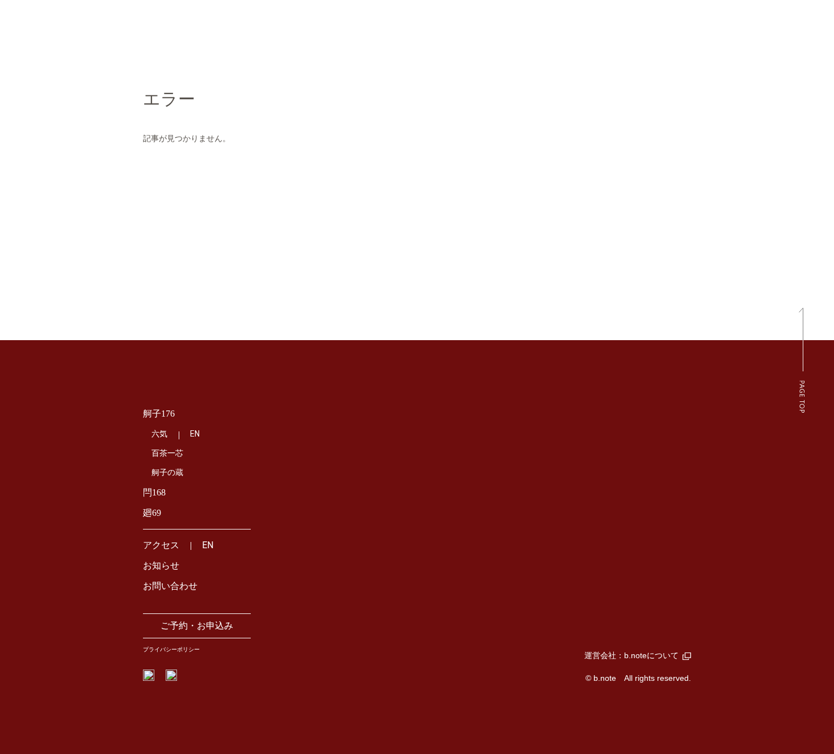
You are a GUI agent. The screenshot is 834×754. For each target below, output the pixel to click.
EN (195, 433)
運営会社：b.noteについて (631, 655)
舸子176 (159, 413)
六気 (159, 434)
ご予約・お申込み (197, 625)
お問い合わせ (170, 586)
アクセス (161, 545)
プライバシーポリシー (171, 649)
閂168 (154, 492)
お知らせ (161, 565)
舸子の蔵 (167, 472)
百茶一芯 (167, 453)
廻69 (152, 513)
